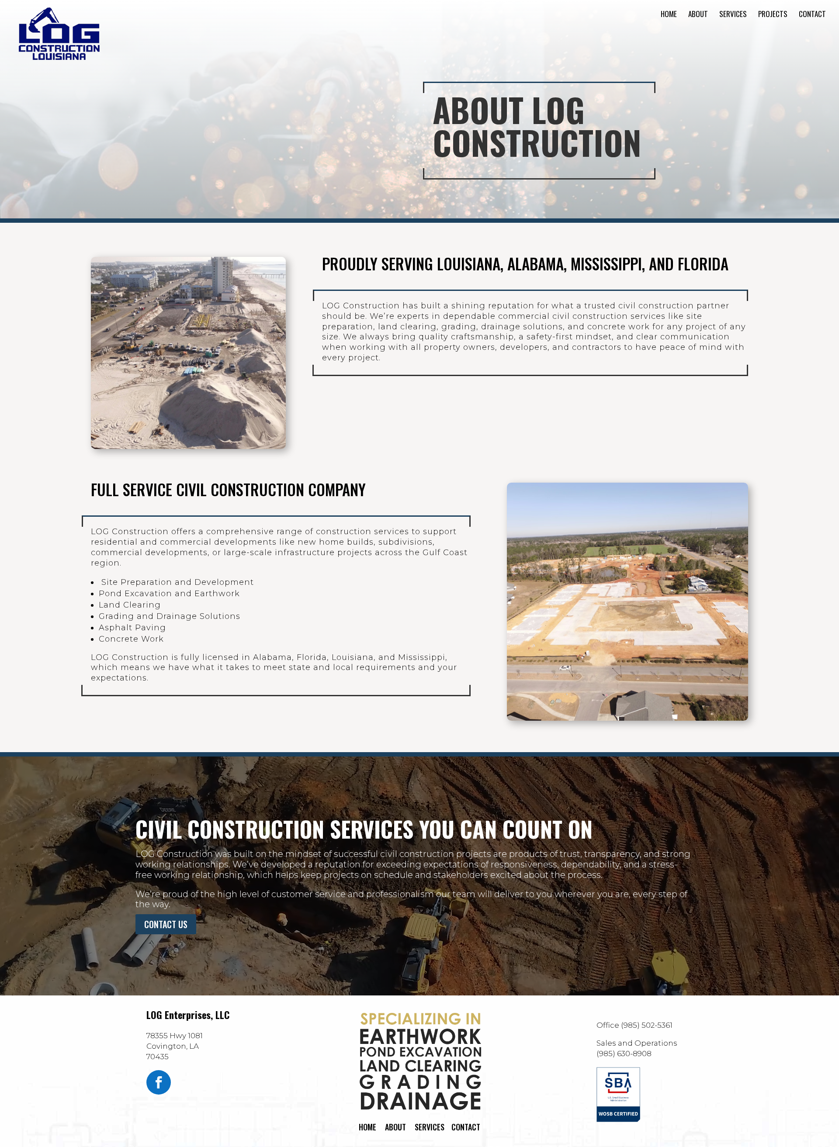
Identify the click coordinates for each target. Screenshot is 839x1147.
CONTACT (465, 1127)
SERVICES (429, 1127)
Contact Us (165, 924)
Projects (772, 15)
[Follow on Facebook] (158, 1082)
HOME (367, 1127)
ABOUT (395, 1127)
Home (669, 15)
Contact (812, 15)
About (698, 15)
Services (733, 15)
